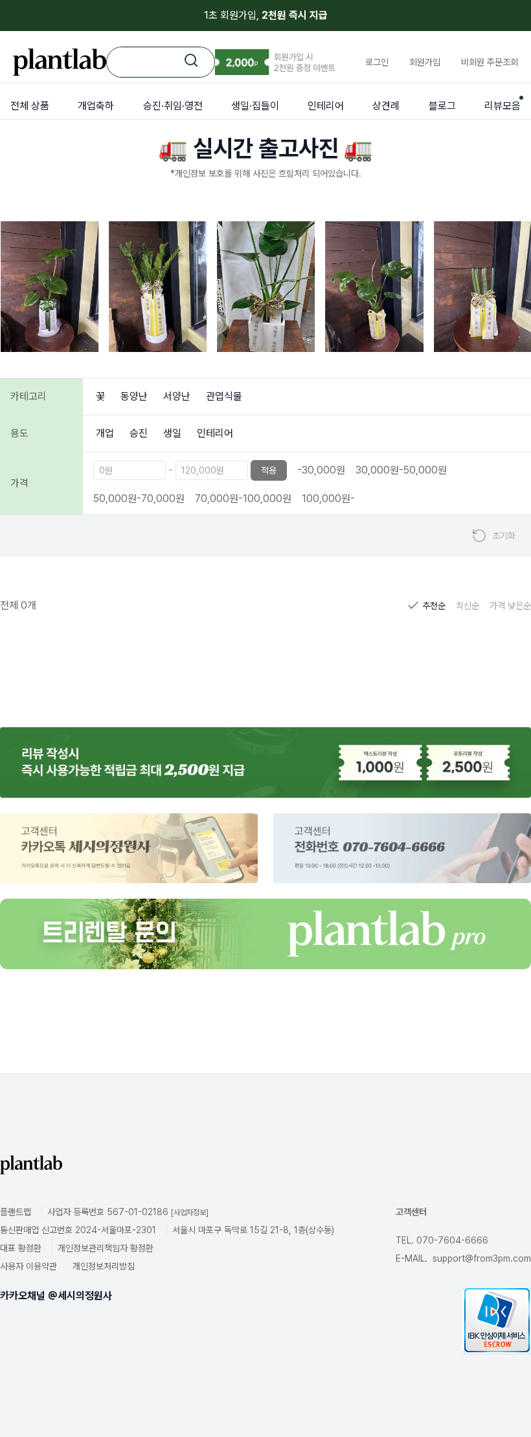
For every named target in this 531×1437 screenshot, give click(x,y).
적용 (269, 470)
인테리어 (215, 433)
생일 (172, 433)
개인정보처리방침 (104, 1266)
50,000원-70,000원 (139, 498)
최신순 (467, 605)
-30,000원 (321, 470)
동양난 (134, 396)
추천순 (434, 605)
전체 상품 (29, 106)
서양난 (176, 396)
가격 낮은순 (510, 605)
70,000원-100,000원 (243, 498)
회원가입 (424, 62)
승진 (139, 433)
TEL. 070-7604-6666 (442, 1240)
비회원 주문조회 (489, 62)
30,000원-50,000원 (401, 470)
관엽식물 (224, 396)
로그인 (377, 62)
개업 (105, 433)
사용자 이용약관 (28, 1266)
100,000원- (328, 498)
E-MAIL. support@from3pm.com (463, 1258)
